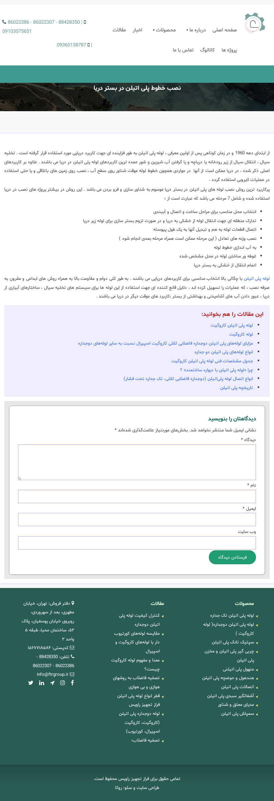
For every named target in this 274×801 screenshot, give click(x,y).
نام (251, 485)
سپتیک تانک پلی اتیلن (233, 642)
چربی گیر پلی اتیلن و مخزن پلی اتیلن (229, 655)
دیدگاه (248, 439)
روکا (118, 787)
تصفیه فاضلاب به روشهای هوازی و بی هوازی (136, 682)
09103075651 (17, 31)
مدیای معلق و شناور (236, 704)
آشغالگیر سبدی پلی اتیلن (230, 695)
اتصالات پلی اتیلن (237, 686)
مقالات (119, 30)
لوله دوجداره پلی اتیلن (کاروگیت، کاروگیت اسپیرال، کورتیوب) (139, 722)
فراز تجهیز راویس (254, 23)
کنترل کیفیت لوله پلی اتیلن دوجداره (139, 620)
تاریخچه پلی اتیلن (236, 387)
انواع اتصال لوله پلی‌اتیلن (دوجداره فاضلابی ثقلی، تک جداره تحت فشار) (188, 378)
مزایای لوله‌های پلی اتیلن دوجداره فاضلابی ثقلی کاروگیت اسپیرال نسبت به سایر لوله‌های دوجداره (165, 343)
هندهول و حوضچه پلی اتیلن (228, 677)
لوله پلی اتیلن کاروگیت (232, 325)
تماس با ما (183, 50)
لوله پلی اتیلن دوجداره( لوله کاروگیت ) (228, 629)
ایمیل (249, 508)
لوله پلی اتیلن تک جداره (232, 615)
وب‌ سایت (247, 531)
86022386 (18, 22)
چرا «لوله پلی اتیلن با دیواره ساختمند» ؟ (216, 370)
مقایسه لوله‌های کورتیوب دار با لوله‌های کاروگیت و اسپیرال (137, 642)
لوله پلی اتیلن (257, 278)
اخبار (137, 30)
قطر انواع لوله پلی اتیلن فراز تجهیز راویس (138, 700)
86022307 (43, 22)
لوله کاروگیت (241, 334)
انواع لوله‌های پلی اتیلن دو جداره (223, 352)
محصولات (166, 30)
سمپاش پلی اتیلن (237, 713)
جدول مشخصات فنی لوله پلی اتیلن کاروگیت (212, 361)
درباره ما (197, 30)
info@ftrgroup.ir (52, 674)
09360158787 (71, 45)
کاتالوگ (207, 50)
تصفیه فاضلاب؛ (145, 740)
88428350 (69, 22)
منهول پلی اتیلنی (238, 669)
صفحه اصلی (225, 30)
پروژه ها (229, 50)
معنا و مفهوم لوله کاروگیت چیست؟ (135, 664)
